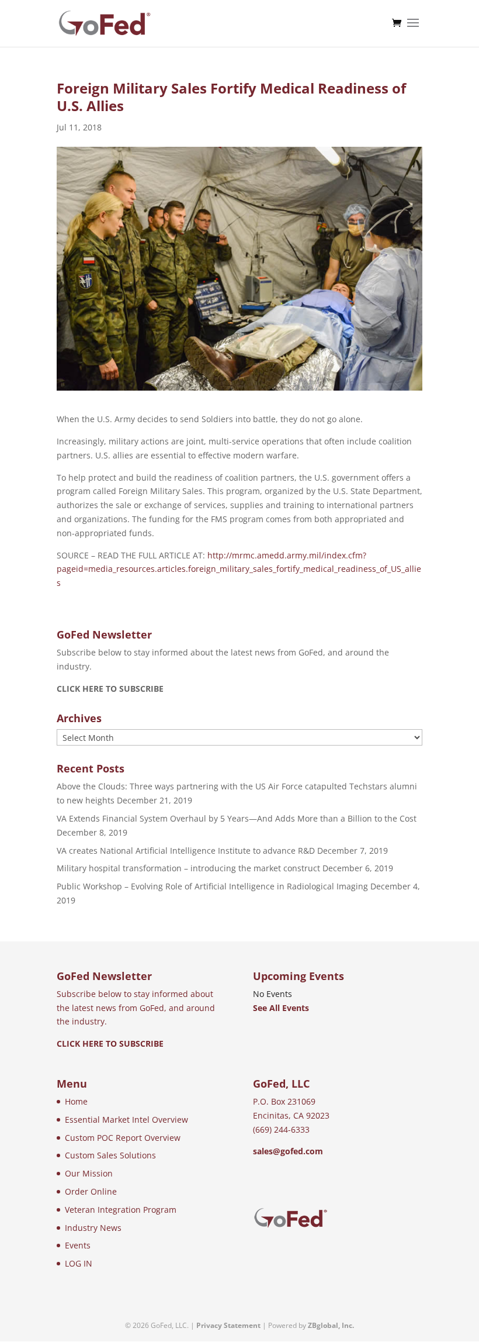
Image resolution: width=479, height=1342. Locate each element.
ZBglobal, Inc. (331, 1325)
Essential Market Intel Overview (126, 1119)
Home (76, 1101)
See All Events (281, 1007)
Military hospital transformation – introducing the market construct (188, 868)
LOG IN (78, 1263)
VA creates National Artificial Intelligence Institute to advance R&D (186, 850)
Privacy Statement (228, 1325)
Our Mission (89, 1173)
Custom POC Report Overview (123, 1137)
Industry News (93, 1227)
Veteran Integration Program (120, 1209)
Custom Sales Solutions (110, 1155)
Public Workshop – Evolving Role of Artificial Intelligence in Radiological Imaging (212, 886)
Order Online (91, 1191)
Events (78, 1245)
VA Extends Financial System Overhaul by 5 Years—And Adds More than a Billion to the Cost (236, 818)
